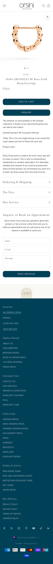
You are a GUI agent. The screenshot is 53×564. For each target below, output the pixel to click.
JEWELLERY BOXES (11, 456)
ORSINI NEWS (9, 367)
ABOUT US (8, 343)
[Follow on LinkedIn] (48, 528)
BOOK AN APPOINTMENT (14, 357)
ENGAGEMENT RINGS (12, 433)
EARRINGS (7, 442)
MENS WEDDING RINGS (13, 424)
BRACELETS (8, 447)
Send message (26, 274)
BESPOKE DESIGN (11, 352)
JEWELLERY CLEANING (13, 395)
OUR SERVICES (10, 386)
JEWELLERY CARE (11, 404)
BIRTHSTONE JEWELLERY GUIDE (18, 480)
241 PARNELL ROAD (12, 312)
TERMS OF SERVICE (12, 513)
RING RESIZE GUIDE (12, 471)
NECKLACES (8, 452)
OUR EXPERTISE (10, 348)
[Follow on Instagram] (19, 528)
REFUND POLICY (10, 509)
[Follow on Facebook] (4, 528)
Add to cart (26, 102)
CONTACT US (9, 381)
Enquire (26, 112)
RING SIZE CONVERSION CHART (17, 476)
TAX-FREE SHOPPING (12, 362)
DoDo (26, 74)
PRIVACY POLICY (10, 504)
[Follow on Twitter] (11, 528)
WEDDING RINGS (11, 419)
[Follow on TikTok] (41, 528)
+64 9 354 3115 (10, 329)
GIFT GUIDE (8, 485)
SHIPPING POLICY (11, 518)
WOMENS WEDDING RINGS (15, 428)
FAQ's (5, 400)
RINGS (6, 438)
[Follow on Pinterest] (26, 528)
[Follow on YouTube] (33, 528)
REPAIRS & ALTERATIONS (14, 390)
